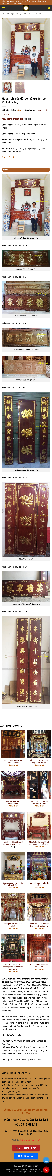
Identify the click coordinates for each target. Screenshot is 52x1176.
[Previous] (6, 49)
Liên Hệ (16, 1170)
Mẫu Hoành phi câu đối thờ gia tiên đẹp (13, 762)
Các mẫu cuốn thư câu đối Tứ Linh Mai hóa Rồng (13, 884)
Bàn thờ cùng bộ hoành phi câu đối (39, 966)
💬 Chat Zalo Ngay (26, 1156)
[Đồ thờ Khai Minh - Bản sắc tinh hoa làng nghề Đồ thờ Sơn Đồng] (26, 8)
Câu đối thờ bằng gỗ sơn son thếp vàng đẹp (39, 802)
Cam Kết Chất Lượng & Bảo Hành (35, 1170)
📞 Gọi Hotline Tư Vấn (26, 1148)
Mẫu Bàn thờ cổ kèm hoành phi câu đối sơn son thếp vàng (13, 967)
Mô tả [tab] (5, 170)
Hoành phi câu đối (32, 13)
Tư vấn (31, 1172)
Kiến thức (39, 1172)
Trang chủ (7, 1170)
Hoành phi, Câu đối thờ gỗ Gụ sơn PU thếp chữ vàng (13, 843)
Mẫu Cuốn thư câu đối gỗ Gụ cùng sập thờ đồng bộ (39, 843)
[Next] (46, 49)
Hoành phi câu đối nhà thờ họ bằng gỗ (39, 884)
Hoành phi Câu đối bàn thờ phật (13, 925)
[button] (3, 8)
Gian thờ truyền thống (11, 13)
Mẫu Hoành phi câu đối (12, 119)
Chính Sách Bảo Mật (17, 1172)
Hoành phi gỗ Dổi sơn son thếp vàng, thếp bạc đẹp (39, 925)
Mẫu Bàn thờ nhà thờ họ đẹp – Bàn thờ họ (39, 762)
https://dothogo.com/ (30, 1140)
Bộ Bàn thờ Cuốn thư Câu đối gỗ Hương (13, 802)
